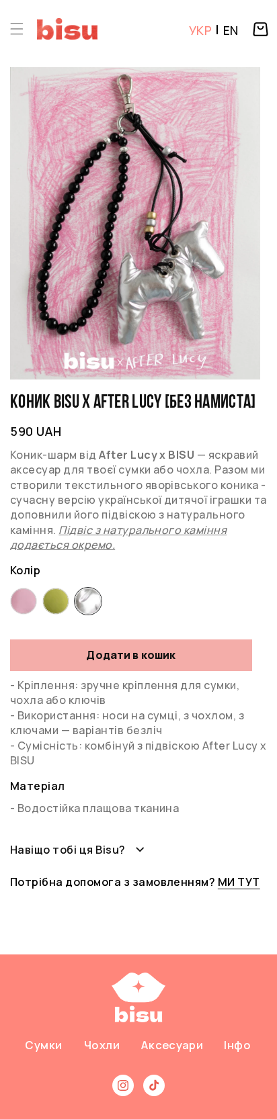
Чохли (102, 1045)
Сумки (43, 1045)
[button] (17, 29)
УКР (200, 30)
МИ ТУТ (239, 882)
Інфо (237, 1045)
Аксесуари (172, 1045)
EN (231, 30)
